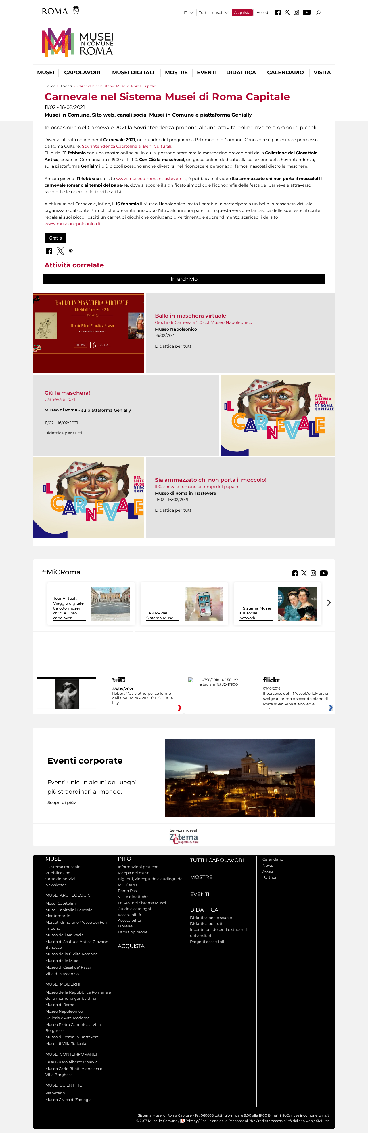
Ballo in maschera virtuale (190, 315)
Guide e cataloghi (134, 908)
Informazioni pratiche (138, 866)
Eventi (207, 72)
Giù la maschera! (67, 393)
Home (50, 86)
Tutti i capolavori (217, 860)
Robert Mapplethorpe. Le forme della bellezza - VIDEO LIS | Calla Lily (142, 698)
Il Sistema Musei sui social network (255, 613)
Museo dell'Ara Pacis (64, 935)
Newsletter (55, 885)
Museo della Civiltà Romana (71, 954)
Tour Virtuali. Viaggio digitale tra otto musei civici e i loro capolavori (68, 608)
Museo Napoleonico (64, 1011)
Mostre (176, 72)
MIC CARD (127, 885)
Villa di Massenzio (62, 973)
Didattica (241, 72)
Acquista (242, 12)
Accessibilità (129, 914)
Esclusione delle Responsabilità (226, 1121)
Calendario (285, 72)
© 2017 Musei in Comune (156, 1121)
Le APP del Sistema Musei (160, 615)
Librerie (125, 926)
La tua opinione (132, 932)
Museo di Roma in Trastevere (72, 1037)
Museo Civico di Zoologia (68, 1099)
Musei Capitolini (60, 903)
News (267, 865)
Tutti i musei (210, 12)
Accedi (263, 12)
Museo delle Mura (61, 960)
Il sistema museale (62, 866)
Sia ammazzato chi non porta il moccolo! (211, 480)
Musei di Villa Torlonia (65, 1043)
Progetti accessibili (207, 941)
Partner (269, 877)
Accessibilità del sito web (292, 1121)
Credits (262, 1121)
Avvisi (267, 871)
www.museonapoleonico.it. (73, 223)
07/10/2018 (295, 699)
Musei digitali (133, 72)
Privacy (191, 1121)
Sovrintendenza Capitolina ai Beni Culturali (126, 146)
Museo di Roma (59, 1004)
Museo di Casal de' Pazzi (68, 967)
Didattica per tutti (207, 923)
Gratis (55, 238)
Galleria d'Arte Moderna (67, 1018)
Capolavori (82, 72)
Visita (322, 72)
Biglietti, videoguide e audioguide (150, 878)
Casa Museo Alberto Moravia (71, 1062)
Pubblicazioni (58, 872)
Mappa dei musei (134, 872)
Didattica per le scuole (211, 917)
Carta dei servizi (60, 878)
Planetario (55, 1093)
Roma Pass (128, 890)
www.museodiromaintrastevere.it (151, 178)
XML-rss (322, 1121)
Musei (45, 72)
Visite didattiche (133, 896)
